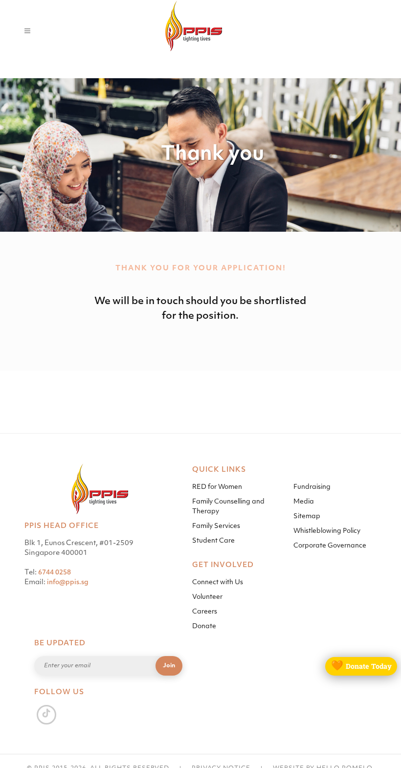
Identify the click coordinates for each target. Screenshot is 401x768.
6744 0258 (54, 573)
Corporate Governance (329, 546)
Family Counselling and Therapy (228, 507)
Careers (204, 612)
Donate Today (361, 666)
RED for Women (217, 487)
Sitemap (306, 516)
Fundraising (312, 487)
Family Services (216, 526)
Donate (204, 626)
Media (303, 502)
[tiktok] (46, 714)
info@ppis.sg (68, 582)
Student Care (213, 541)
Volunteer (207, 597)
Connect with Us (217, 582)
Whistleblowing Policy (326, 531)
